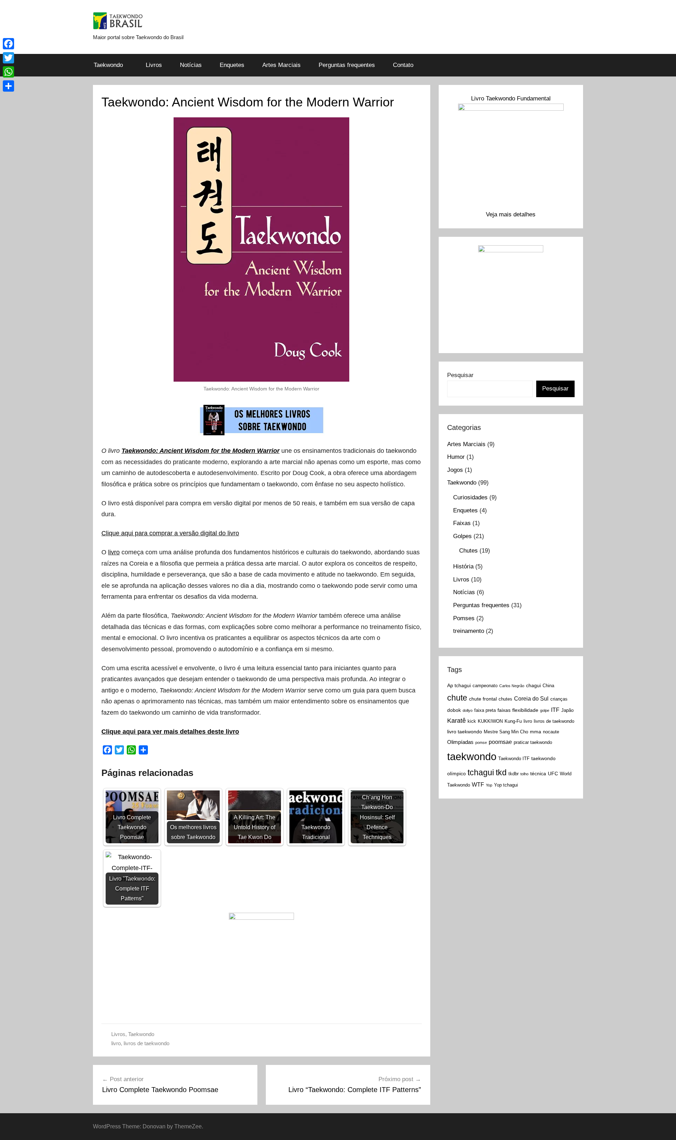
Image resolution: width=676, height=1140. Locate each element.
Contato (403, 65)
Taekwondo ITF (514, 758)
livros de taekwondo (146, 1043)
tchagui (481, 772)
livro (114, 552)
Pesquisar (460, 375)
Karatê (456, 720)
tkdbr (513, 773)
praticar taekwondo (533, 742)
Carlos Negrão (511, 686)
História (463, 566)
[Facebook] (8, 44)
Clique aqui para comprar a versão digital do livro (170, 533)
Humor (456, 457)
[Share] (8, 86)
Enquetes (232, 65)
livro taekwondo (464, 731)
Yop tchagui (506, 785)
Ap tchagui (459, 685)
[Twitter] (8, 58)
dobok (454, 710)
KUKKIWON (490, 721)
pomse (481, 742)
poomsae (500, 742)
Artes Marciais (281, 65)
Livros (154, 65)
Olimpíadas (460, 742)
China (548, 685)
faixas (504, 710)
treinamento (468, 631)
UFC (553, 773)
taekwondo (471, 756)
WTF (478, 784)
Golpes (462, 536)
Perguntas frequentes (347, 65)
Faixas (462, 523)
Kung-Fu (513, 721)
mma (535, 731)
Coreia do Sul (531, 698)
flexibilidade (525, 710)
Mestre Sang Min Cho (506, 731)
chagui (533, 685)
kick (472, 721)
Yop (489, 785)
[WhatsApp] (8, 72)
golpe (544, 710)
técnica (538, 773)
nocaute (551, 731)
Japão (567, 710)
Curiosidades (470, 497)
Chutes (468, 550)
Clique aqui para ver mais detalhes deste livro (170, 731)
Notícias (191, 65)
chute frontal (483, 699)
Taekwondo (108, 65)
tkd (501, 772)
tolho (524, 774)
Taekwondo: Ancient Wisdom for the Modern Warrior (200, 450)
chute (457, 697)
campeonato (484, 685)
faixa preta (485, 710)
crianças (559, 699)
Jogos (455, 470)
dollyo (467, 710)
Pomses (464, 618)
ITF (555, 710)
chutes (505, 699)
